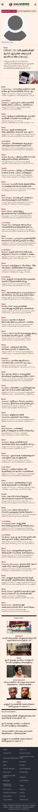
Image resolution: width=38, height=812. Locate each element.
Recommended (8, 711)
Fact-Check (7, 789)
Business (23, 762)
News (5, 762)
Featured (18, 618)
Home (5, 750)
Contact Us (7, 753)
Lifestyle (6, 781)
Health (22, 765)
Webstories (24, 800)
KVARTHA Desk (7, 42)
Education (7, 772)
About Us (23, 750)
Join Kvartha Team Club (27, 757)
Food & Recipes (9, 769)
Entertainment (25, 769)
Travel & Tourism (9, 793)
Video (22, 786)
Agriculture (7, 796)
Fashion (22, 789)
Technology (24, 772)
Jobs (4, 765)
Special (22, 796)
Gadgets (23, 777)
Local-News (24, 781)
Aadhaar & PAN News (9, 776)
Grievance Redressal (11, 758)
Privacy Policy (25, 753)
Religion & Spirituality (7, 785)
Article (22, 793)
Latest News (7, 800)
